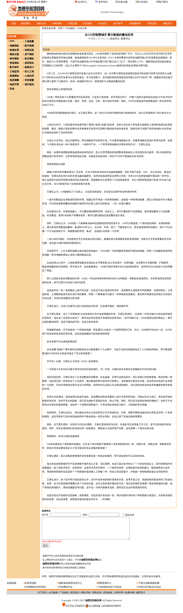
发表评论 (114, 38)
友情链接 (108, 592)
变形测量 (29, 80)
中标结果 (56, 23)
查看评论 (125, 38)
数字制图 (29, 45)
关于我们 (42, 592)
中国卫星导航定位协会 (149, 587)
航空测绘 (29, 58)
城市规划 (29, 84)
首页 (14, 23)
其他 (12, 88)
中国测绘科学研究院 (35, 587)
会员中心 (82, 2)
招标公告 (41, 23)
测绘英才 (167, 23)
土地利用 (29, 75)
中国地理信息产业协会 (110, 587)
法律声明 (118, 592)
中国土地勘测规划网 (148, 583)
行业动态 (102, 23)
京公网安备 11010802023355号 (105, 606)
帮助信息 (97, 592)
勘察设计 (29, 67)
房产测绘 (29, 54)
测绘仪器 (14, 54)
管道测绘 (14, 62)
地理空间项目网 (89, 559)
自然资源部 (30, 583)
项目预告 (25, 23)
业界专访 (103, 2)
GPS (12, 41)
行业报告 (87, 23)
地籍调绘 (14, 45)
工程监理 (14, 71)
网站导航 (86, 592)
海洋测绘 (14, 58)
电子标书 (118, 23)
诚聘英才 (140, 592)
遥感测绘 (14, 75)
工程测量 (29, 41)
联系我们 (75, 592)
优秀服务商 (135, 23)
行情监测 (72, 23)
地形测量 (14, 80)
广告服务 (64, 592)
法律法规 (122, 2)
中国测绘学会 (66, 587)
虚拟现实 (29, 62)
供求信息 (152, 23)
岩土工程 (29, 71)
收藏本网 (129, 592)
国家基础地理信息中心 (70, 583)
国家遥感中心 (105, 583)
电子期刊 (163, 2)
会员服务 (53, 592)
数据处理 (14, 50)
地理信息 (29, 50)
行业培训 (143, 2)
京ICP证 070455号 (75, 606)
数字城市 (14, 67)
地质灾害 (14, 84)
